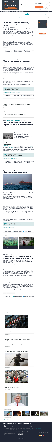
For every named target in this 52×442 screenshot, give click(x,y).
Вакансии (19, 423)
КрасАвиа (5, 47)
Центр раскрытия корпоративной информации (23, 436)
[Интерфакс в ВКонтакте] (21, 438)
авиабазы (15, 158)
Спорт (19, 17)
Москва (26, 17)
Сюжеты (35, 17)
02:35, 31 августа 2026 (23, 120)
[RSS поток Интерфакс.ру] (22, 438)
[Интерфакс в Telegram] (19, 438)
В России (8, 17)
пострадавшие (18, 92)
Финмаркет (22, 11)
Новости (32, 17)
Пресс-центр (15, 423)
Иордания (12, 158)
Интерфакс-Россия (18, 11)
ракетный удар (9, 92)
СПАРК (4, 434)
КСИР (7, 158)
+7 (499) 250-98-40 (26, 429)
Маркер (5, 436)
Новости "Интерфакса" (21, 434)
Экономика (15, 17)
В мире (12, 17)
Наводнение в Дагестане (42, 417)
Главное (4, 17)
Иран (4, 158)
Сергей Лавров (9, 293)
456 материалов (33, 418)
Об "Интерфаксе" (8, 11)
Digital (29, 17)
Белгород (5, 92)
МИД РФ (5, 293)
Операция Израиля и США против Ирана (13, 120)
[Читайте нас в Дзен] (18, 438)
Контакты (4, 423)
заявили (31, 146)
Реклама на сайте (24, 423)
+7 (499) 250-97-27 (31, 429)
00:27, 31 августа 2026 (9, 254)
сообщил (7, 64)
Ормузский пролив (11, 227)
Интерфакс (26, 14)
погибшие (13, 92)
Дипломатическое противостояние (25, 417)
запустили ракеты (28, 143)
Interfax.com (13, 11)
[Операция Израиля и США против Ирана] (8, 416)
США (9, 158)
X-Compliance (5, 435)
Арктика (13, 293)
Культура (22, 17)
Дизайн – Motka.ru (41, 438)
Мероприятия (29, 423)
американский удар (11, 147)
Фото (38, 17)
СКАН (19, 435)
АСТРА (4, 437)
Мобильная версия (3, 11)
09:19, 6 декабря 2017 (9, 20)
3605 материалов (6, 419)
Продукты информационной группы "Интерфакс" (16, 431)
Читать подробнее (8, 144)
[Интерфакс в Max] (23, 438)
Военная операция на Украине (16, 417)
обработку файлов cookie (38, 428)
